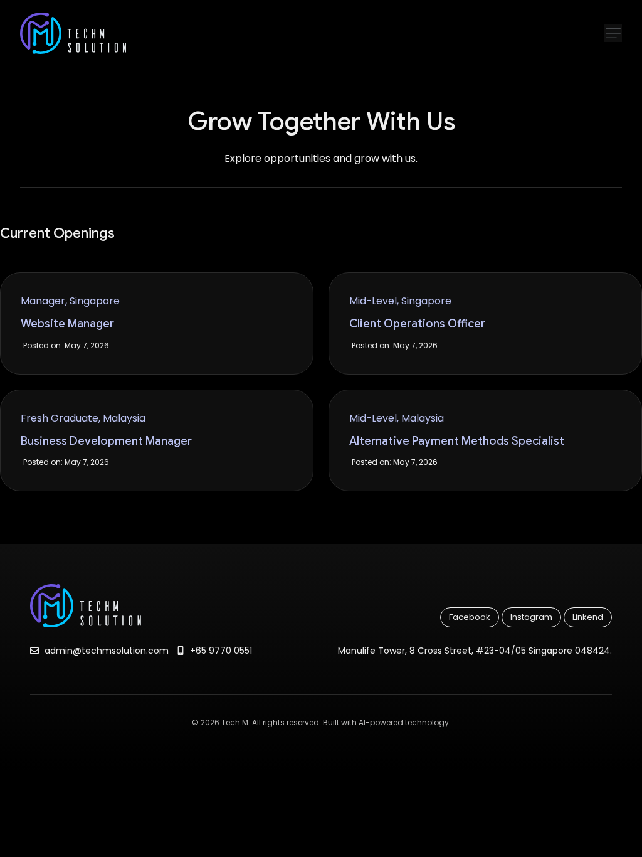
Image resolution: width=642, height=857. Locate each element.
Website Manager (67, 324)
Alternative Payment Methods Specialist (456, 441)
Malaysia (124, 418)
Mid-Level (373, 301)
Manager (43, 301)
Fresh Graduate (59, 418)
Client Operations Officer (417, 324)
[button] (613, 33)
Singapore (95, 301)
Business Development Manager (106, 441)
